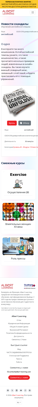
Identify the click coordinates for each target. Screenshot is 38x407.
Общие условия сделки (19, 327)
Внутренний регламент (19, 330)
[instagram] (25, 390)
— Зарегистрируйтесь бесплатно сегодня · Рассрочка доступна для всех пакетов (19, 4)
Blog (19, 349)
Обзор (25, 123)
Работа (19, 362)
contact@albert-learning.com (20, 372)
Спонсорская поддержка (19, 356)
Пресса (19, 359)
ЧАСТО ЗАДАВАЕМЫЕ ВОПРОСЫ (19, 352)
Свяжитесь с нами (19, 340)
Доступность (19, 336)
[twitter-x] (12, 390)
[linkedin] (16, 390)
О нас (19, 320)
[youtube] (21, 390)
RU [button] (18, 402)
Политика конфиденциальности (19, 333)
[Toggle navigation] (33, 12)
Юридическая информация (19, 323)
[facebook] (8, 390)
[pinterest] (30, 390)
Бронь (12, 123)
